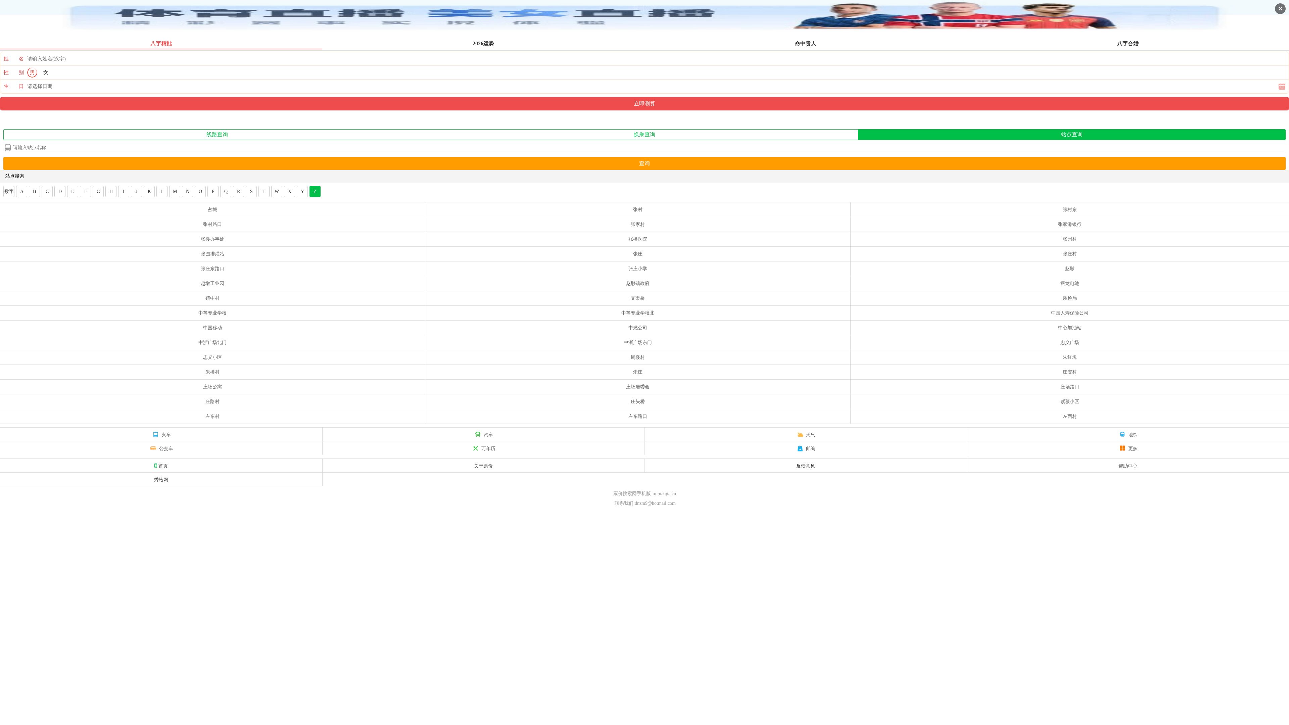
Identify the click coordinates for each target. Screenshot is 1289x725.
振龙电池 (1069, 283)
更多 (1133, 448)
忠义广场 (1069, 342)
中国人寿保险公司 (1070, 313)
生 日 (14, 86)
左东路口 (637, 416)
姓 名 (14, 58)
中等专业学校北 (637, 313)
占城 (212, 209)
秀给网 (161, 479)
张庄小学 (637, 268)
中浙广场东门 (638, 342)
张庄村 (1070, 253)
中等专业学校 (212, 313)
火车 (166, 434)
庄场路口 (1069, 386)
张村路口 (212, 224)
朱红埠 (1070, 357)
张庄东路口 (212, 268)
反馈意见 (805, 465)
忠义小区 (212, 357)
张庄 (637, 253)
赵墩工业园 (212, 283)
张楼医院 (637, 239)
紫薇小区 (1069, 401)
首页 (163, 465)
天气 (810, 434)
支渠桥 (638, 298)
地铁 (1133, 434)
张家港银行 (1070, 224)
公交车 (166, 448)
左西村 (1070, 416)
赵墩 (1070, 268)
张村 (637, 209)
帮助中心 (1127, 465)
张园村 (1070, 239)
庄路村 (212, 401)
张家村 (638, 224)
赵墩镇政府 (638, 283)
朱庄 (637, 372)
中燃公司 (637, 327)
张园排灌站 (212, 253)
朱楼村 (212, 372)
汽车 (488, 434)
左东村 (212, 416)
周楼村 (638, 357)
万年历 (488, 448)
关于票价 (483, 465)
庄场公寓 (212, 386)
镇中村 (212, 298)
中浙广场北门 (212, 342)
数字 (9, 191)
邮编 (810, 448)
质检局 (1070, 298)
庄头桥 (638, 401)
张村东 (1070, 209)
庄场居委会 (638, 386)
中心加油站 (1070, 327)
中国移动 (212, 327)
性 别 (14, 72)
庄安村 (1070, 372)
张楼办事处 (212, 239)
